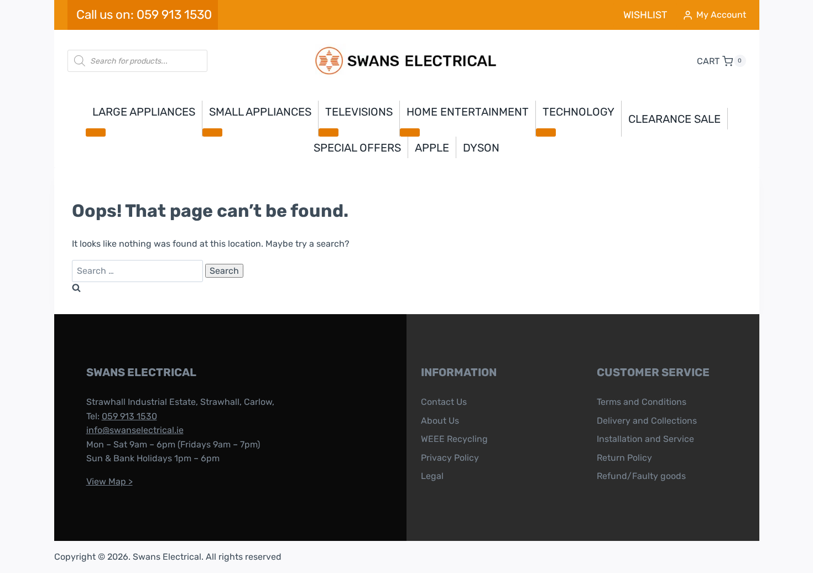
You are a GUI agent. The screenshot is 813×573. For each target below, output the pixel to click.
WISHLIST (645, 15)
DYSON (481, 147)
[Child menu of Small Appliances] (212, 132)
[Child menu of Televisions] (328, 132)
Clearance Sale (674, 119)
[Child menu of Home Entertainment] (410, 132)
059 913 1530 (129, 416)
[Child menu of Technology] (546, 132)
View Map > (109, 481)
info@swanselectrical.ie (135, 430)
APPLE (432, 147)
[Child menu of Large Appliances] (96, 132)
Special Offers (357, 147)
